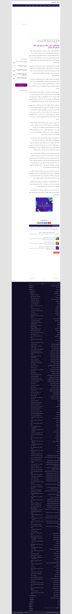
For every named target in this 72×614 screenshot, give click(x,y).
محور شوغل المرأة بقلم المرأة (55, 578)
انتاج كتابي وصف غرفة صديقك (35, 409)
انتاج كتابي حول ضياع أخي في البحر (36, 524)
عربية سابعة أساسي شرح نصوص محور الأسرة (53, 515)
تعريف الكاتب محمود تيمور (35, 400)
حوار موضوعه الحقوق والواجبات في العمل (37, 413)
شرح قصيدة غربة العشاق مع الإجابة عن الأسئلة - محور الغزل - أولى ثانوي (21, 70)
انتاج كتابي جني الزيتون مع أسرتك (36, 407)
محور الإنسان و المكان (56, 539)
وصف (59, 605)
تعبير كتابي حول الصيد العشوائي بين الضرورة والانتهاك (47, 246)
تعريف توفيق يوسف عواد (34, 313)
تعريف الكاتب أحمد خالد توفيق (35, 385)
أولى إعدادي (58, 289)
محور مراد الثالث (57, 590)
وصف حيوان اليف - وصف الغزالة (35, 404)
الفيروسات (58, 334)
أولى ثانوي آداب (57, 297)
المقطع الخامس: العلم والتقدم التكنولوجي (53, 379)
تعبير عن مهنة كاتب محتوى (35, 334)
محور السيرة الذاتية (57, 547)
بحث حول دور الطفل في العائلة (35, 330)
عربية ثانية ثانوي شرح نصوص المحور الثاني (53, 503)
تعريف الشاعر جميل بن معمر (35, 393)
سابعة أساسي (58, 451)
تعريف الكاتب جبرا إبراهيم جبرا (35, 320)
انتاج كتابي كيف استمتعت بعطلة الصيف (36, 402)
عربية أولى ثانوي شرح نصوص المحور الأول (53, 455)
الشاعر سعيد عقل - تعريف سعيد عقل (36, 411)
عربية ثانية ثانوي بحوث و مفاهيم (55, 497)
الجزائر (59, 316)
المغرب (59, 342)
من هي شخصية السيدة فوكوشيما (35, 360)
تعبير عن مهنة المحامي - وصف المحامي (36, 455)
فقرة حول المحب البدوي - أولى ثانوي (36, 484)
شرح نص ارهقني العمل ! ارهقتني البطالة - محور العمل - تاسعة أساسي (21, 78)
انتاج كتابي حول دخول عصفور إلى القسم (49, 237)
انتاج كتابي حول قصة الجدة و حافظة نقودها (37, 582)
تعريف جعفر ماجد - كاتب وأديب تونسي (36, 318)
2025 (31, 287)
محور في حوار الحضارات (56, 588)
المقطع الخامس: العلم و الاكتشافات (54, 377)
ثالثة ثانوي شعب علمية (56, 418)
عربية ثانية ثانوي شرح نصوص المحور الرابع (53, 507)
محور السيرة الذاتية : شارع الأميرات (54, 549)
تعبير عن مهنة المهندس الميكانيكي (36, 328)
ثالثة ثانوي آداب (57, 416)
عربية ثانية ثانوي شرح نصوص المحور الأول (53, 499)
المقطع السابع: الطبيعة (56, 392)
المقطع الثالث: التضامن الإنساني (55, 353)
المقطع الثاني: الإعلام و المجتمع (55, 369)
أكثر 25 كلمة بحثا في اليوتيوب (55, 285)
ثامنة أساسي (58, 422)
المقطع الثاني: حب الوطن (56, 373)
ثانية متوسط (58, 433)
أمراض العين (58, 287)
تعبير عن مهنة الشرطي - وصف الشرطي (36, 453)
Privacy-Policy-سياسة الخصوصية (18, 612)
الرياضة (59, 322)
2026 (32, 285)
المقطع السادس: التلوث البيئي (55, 396)
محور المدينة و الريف (57, 566)
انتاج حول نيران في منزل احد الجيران (36, 489)
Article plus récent (56, 278)
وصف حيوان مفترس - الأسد (35, 479)
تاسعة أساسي (58, 406)
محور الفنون (58, 564)
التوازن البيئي (58, 314)
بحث (59, 402)
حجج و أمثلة (58, 439)
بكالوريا (59, 404)
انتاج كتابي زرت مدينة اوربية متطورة (36, 491)
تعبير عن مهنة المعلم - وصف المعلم (36, 504)
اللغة (59, 338)
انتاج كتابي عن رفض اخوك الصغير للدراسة (37, 379)
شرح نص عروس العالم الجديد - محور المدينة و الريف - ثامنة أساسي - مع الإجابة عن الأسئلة (21, 74)
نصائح (59, 603)
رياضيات (58, 449)
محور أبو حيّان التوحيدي (56, 533)
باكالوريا (58, 400)
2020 (31, 608)
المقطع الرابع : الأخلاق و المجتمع (55, 383)
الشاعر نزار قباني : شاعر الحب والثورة (36, 474)
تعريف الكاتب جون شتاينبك (35, 294)
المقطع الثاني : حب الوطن (56, 367)
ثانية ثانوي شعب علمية (56, 431)
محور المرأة (58, 568)
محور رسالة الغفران (57, 576)
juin (31, 601)
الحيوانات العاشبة (57, 320)
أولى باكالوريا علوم (57, 293)
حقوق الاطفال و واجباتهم (56, 441)
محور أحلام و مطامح (57, 535)
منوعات (59, 601)
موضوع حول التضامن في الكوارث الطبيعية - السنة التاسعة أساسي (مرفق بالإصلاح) (42, 227)
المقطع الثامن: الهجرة (56, 363)
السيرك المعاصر (57, 328)
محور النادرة (58, 572)
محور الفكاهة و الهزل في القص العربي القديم (53, 562)
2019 (31, 610)
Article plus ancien (32, 278)
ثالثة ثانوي (58, 414)
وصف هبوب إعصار (33, 575)
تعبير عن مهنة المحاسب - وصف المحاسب (37, 432)
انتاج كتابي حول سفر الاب (34, 590)
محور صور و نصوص (57, 580)
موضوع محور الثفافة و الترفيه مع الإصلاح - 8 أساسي (47, 232)
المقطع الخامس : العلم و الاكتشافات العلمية (53, 375)
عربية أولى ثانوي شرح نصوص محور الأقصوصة (53, 462)
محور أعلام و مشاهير (57, 537)
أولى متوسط (58, 301)
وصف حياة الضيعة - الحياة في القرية (36, 529)
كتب (59, 531)
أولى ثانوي (58, 295)
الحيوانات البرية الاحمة (56, 318)
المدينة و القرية (57, 340)
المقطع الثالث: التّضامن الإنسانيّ (55, 355)
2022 (31, 604)
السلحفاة (58, 324)
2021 (31, 606)
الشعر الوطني (58, 330)
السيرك (59, 326)
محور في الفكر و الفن (56, 584)
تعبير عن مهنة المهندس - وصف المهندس (37, 476)
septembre (33, 595)
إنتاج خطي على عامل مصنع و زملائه (36, 573)
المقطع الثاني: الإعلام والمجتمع (55, 371)
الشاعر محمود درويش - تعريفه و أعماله (36, 469)
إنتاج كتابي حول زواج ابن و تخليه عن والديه (37, 342)
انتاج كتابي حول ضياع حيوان (35, 553)
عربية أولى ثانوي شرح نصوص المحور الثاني (53, 460)
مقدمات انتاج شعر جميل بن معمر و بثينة (36, 457)
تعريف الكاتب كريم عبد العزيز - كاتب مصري (37, 332)
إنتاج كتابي (50, 42)
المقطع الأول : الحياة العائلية (56, 344)
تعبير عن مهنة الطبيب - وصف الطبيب (36, 467)
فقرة (59, 529)
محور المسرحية (57, 570)
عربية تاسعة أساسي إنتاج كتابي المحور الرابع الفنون (52, 471)
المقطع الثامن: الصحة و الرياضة (55, 359)
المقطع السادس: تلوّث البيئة (55, 398)
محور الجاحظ (58, 541)
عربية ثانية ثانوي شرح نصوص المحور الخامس (53, 505)
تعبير (59, 408)
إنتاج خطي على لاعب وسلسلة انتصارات (36, 571)
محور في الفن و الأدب (56, 586)
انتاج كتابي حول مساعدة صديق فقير (36, 555)
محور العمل (58, 560)
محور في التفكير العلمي (56, 582)
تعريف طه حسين (33, 383)
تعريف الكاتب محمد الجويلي (35, 298)
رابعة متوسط (58, 445)
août (32, 597)
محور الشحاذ (58, 551)
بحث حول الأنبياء (33, 580)
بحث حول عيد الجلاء (34, 395)
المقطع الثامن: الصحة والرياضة (55, 361)
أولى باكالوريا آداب (57, 291)
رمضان (59, 447)
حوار (59, 443)
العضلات (58, 332)
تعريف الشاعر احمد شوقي (35, 365)
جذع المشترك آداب (57, 437)
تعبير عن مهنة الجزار (34, 372)
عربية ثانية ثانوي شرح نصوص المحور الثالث (53, 501)
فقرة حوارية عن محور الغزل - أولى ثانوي (37, 577)
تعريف (59, 410)
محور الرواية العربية (57, 545)
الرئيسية (57, 5)
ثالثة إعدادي (58, 412)
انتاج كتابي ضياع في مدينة (34, 376)
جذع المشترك (58, 435)
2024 (31, 289)
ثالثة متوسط (58, 420)
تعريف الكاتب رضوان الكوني (35, 300)
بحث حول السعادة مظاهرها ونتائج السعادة (37, 509)
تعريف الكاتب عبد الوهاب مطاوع (35, 296)
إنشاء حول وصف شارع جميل (35, 465)
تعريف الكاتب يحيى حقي (34, 303)
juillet (32, 599)
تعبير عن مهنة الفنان (34, 367)
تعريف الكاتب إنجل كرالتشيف (35, 308)
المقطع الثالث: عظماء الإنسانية (55, 357)
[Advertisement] (36, 14)
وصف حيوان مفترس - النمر (35, 381)
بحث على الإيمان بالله (34, 344)
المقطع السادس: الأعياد (56, 394)
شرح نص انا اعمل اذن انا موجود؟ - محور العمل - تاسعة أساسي (22, 66)
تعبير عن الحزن (33, 566)
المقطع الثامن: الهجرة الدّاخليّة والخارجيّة (54, 365)
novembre (32, 291)
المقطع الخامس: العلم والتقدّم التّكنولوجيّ (53, 381)
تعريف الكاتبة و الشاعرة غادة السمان (36, 374)
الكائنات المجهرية (57, 336)
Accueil (44, 278)
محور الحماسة (58, 543)
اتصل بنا (26, 612)
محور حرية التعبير (57, 574)
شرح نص (58, 453)
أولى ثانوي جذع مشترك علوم (55, 299)
